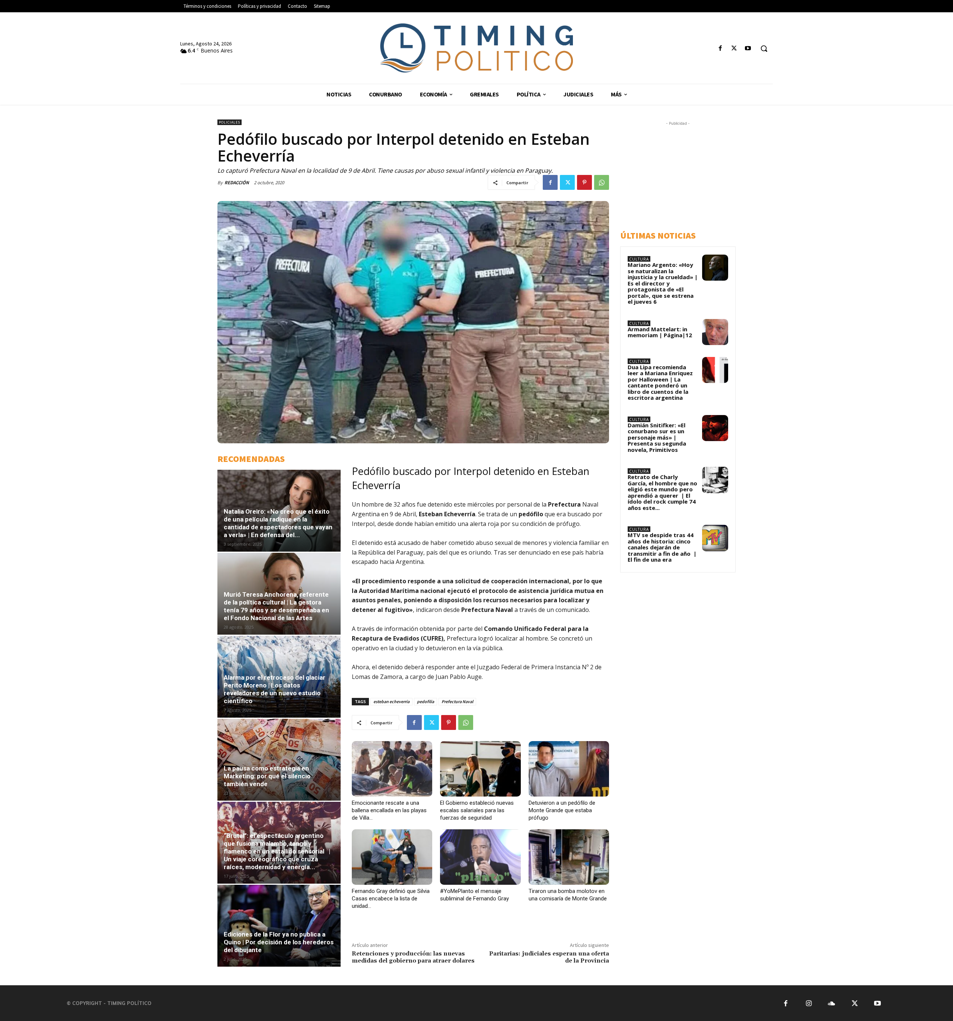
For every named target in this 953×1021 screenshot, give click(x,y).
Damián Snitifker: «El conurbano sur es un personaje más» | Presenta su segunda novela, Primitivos (657, 437)
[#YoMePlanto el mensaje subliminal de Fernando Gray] (480, 857)
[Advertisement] (685, 173)
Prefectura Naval (457, 701)
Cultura (639, 259)
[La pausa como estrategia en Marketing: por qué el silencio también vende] (279, 760)
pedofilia (425, 701)
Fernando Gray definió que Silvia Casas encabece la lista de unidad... (391, 898)
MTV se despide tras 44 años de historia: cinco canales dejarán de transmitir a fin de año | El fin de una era (662, 547)
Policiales (229, 122)
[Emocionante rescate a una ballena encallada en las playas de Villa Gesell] (392, 769)
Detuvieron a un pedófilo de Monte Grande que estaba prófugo (562, 810)
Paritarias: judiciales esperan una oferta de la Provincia (549, 957)
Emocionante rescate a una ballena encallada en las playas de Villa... (389, 810)
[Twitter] (734, 49)
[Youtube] (748, 49)
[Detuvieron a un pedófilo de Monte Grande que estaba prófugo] (569, 769)
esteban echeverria (391, 701)
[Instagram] (808, 1003)
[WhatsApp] (601, 182)
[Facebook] (720, 49)
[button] (764, 48)
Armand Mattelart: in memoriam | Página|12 (660, 332)
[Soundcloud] (831, 1003)
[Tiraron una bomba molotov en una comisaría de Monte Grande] (569, 857)
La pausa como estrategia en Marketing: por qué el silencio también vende (267, 776)
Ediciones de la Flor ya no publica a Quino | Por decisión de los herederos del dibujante (279, 942)
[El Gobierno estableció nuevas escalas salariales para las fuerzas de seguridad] (480, 769)
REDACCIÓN (236, 182)
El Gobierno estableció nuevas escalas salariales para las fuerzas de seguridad (477, 810)
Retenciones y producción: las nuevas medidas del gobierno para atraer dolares (413, 957)
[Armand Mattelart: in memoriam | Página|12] (715, 332)
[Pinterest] (584, 182)
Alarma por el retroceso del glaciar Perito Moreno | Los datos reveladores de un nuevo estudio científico (274, 689)
